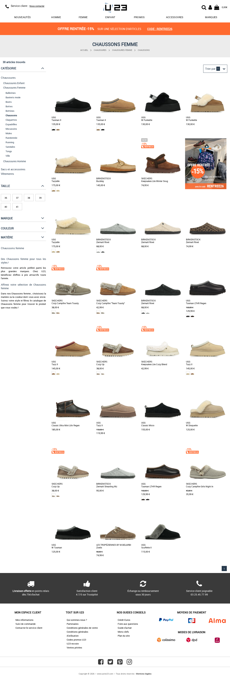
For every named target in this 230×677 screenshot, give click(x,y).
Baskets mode (13, 97)
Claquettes (11, 119)
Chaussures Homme (14, 161)
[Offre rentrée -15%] (205, 188)
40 (5, 206)
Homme (56, 17)
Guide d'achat (125, 627)
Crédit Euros (124, 619)
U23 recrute (73, 643)
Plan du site (124, 635)
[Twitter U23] (110, 663)
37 (17, 197)
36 (5, 197)
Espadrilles (11, 124)
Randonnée (11, 137)
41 (17, 206)
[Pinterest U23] (119, 663)
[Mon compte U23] (210, 7)
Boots (9, 101)
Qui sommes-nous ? (77, 619)
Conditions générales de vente (82, 627)
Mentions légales (143, 673)
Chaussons (144, 50)
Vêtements (7, 173)
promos (139, 17)
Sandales (10, 146)
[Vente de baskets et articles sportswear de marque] (114, 8)
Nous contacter (36, 5)
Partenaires (73, 623)
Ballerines (11, 92)
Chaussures (100, 50)
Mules (9, 133)
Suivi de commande (25, 623)
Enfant (110, 17)
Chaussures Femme (122, 50)
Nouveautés (22, 17)
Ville (8, 155)
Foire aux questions (128, 623)
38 (28, 197)
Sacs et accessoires (13, 169)
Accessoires (174, 17)
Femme (83, 17)
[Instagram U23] (129, 663)
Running (10, 142)
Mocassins (11, 128)
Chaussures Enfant (14, 83)
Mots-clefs (123, 631)
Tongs (9, 151)
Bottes (9, 106)
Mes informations (24, 619)
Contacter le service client (28, 627)
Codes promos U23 (76, 639)
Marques (211, 17)
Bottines (10, 110)
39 (40, 197)
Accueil (84, 50)
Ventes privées (74, 647)
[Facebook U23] (100, 663)
